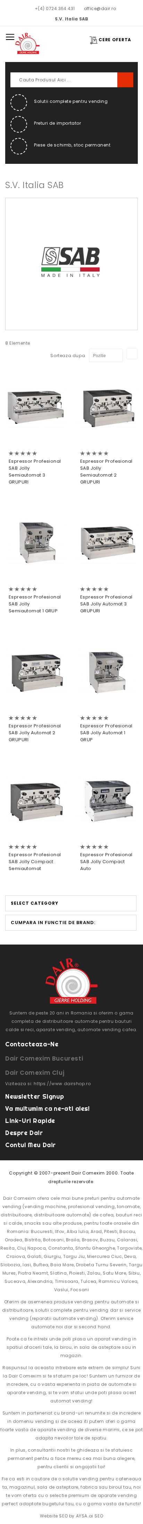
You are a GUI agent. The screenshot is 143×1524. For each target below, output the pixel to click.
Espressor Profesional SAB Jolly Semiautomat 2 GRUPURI (106, 471)
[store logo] (27, 43)
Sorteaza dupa (67, 355)
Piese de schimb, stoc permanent (72, 145)
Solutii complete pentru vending (71, 101)
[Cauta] (125, 79)
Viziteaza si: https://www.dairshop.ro (48, 1084)
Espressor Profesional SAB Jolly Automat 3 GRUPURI (106, 604)
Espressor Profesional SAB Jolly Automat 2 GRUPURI (35, 733)
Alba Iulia (78, 1231)
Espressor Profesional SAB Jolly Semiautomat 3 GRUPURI (35, 471)
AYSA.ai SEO (89, 1516)
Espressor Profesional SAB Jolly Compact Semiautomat (35, 861)
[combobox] (71, 79)
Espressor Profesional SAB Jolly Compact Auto (106, 861)
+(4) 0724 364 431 (55, 8)
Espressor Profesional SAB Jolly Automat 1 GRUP (106, 733)
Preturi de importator (57, 123)
